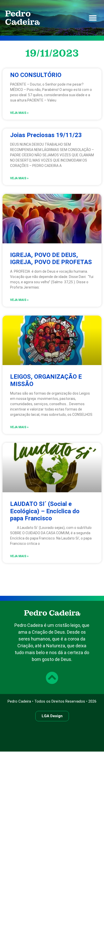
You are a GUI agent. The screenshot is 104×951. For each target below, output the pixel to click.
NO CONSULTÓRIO (35, 75)
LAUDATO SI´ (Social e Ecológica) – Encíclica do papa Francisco (45, 511)
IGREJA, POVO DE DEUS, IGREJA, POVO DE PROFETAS (51, 258)
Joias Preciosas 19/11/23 (46, 135)
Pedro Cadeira (22, 17)
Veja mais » (19, 113)
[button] (93, 18)
